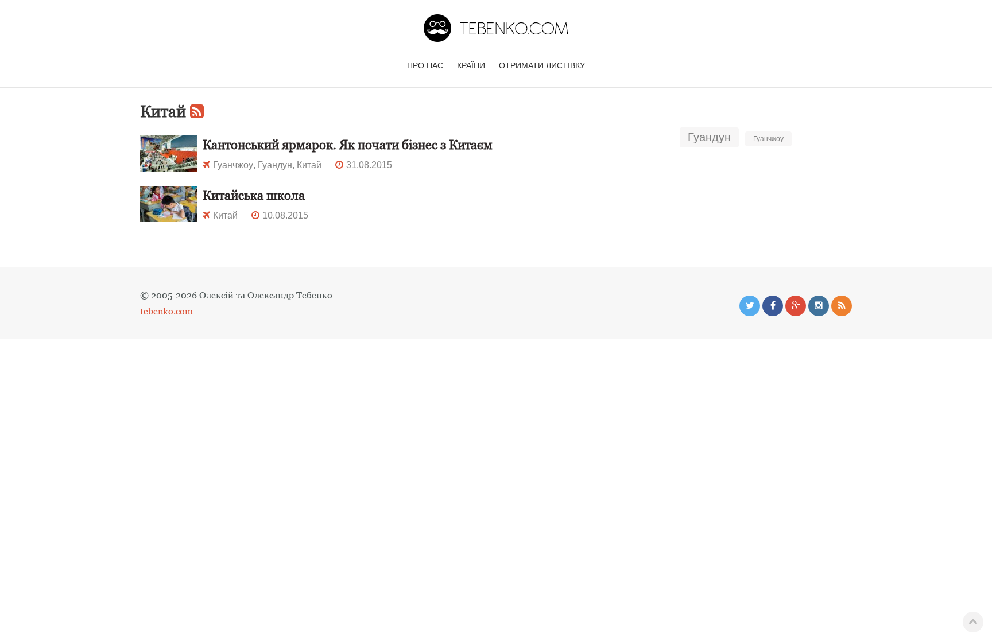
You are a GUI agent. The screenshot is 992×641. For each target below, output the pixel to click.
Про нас (425, 65)
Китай (309, 165)
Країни (471, 65)
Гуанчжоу (768, 139)
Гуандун (709, 137)
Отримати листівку (542, 65)
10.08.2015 (285, 215)
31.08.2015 (369, 165)
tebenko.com (166, 311)
